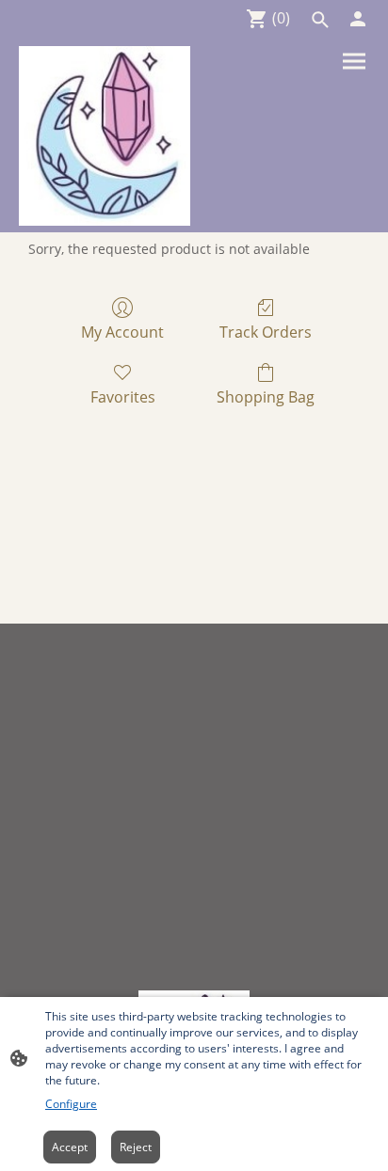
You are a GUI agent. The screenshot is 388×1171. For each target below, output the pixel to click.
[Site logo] (104, 136)
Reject (136, 1147)
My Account (122, 331)
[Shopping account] (358, 19)
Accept (70, 1147)
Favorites (122, 396)
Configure (71, 1104)
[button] (320, 19)
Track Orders (265, 331)
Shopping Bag (266, 396)
